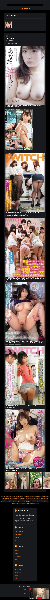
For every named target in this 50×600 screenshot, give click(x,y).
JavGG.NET (17, 550)
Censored (21, 496)
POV (27, 501)
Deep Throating (40, 501)
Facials (43, 500)
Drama (27, 498)
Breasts (31, 500)
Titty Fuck (38, 498)
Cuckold (47, 496)
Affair (24, 500)
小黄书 (16, 553)
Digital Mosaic (13, 498)
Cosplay (37, 503)
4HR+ (36, 500)
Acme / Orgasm (9, 501)
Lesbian (13, 503)
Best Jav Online (18, 572)
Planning (27, 500)
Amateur (40, 500)
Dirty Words (46, 501)
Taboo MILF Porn (18, 558)
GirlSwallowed (17, 559)
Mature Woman (41, 496)
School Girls (4, 500)
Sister (24, 503)
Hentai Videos (17, 570)
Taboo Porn (17, 536)
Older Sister (20, 500)
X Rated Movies (18, 573)
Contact (25, 589)
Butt (34, 503)
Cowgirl (46, 498)
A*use (16, 500)
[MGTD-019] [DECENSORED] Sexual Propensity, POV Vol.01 (19, 151)
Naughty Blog (17, 539)
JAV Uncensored (18, 569)
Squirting (43, 498)
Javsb (16, 578)
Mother (31, 503)
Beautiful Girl (6, 498)
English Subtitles (34, 496)
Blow (21, 498)
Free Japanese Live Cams (20, 531)
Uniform (29, 501)
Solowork (3, 496)
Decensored (8, 496)
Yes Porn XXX (17, 540)
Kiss (34, 500)
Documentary (21, 501)
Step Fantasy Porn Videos (20, 555)
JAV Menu (17, 532)
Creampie (13, 496)
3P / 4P (17, 498)
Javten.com (17, 537)
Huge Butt (12, 500)
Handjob (28, 503)
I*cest (9, 500)
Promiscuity (34, 501)
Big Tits (17, 496)
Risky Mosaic (20, 503)
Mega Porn (17, 575)
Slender (23, 498)
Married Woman (27, 496)
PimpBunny (17, 577)
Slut (3, 498)
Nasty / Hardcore (32, 498)
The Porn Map (18, 556)
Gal (16, 503)
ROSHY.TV (26, 8)
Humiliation (15, 501)
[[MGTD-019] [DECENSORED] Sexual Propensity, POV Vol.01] (19, 129)
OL (24, 501)
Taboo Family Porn (18, 534)
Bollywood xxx (17, 551)
